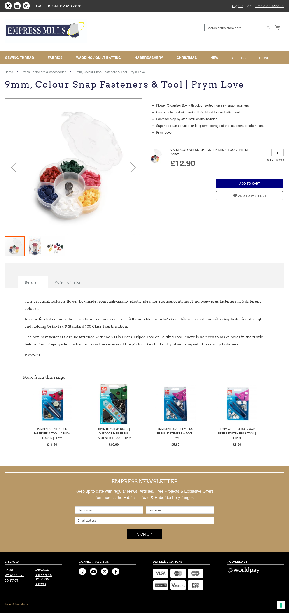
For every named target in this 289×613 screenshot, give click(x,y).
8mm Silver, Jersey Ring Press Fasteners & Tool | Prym (175, 433)
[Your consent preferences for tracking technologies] (281, 605)
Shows (40, 584)
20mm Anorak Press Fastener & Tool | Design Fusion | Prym (52, 433)
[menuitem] (21, 58)
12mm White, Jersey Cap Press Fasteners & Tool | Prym (237, 433)
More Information (67, 282)
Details (30, 282)
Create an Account (269, 5)
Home (9, 72)
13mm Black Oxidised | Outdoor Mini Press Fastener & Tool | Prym (114, 433)
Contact (11, 580)
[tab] (33, 282)
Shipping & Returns (43, 577)
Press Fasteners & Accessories (44, 72)
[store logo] (46, 31)
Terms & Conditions (16, 604)
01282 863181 (70, 5)
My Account (14, 575)
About (10, 569)
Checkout (43, 569)
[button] (14, 167)
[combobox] (238, 27)
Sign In (237, 5)
